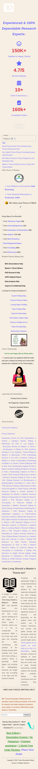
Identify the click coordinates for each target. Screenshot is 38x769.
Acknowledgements (15, 226)
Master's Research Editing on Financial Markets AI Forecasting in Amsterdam (19, 547)
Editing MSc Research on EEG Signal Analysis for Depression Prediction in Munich (19, 519)
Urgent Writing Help (18, 296)
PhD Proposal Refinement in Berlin (22, 474)
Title (3, 143)
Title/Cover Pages (14, 221)
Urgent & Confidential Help (15, 286)
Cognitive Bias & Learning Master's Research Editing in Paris (19, 528)
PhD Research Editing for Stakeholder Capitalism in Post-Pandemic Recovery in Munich (19, 514)
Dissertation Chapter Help (19, 318)
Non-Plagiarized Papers (13, 243)
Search (27, 715)
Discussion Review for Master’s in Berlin (19, 446)
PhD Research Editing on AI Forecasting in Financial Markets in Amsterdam (19, 502)
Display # (7, 139)
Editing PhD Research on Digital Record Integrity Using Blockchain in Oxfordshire (19, 553)
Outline (10, 234)
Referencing (12, 252)
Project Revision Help (18, 313)
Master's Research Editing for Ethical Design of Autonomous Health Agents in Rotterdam (19, 508)
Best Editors (13, 733)
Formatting (11, 248)
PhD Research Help (12, 272)
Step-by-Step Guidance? (11, 722)
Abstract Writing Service (18, 322)
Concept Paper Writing (19, 304)
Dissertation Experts (17, 737)
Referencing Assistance (18, 331)
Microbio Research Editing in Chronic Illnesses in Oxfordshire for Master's (19, 491)
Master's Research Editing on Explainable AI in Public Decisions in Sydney (19, 497)
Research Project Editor (18, 300)
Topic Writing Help (18, 309)
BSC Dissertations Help (14, 264)
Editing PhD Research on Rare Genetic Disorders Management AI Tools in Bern (19, 542)
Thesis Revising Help (18, 327)
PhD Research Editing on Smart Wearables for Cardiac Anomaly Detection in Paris (19, 533)
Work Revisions (13, 239)
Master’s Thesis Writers (14, 268)
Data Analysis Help (12, 281)
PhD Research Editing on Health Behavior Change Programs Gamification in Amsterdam (19, 558)
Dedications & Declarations (17, 230)
